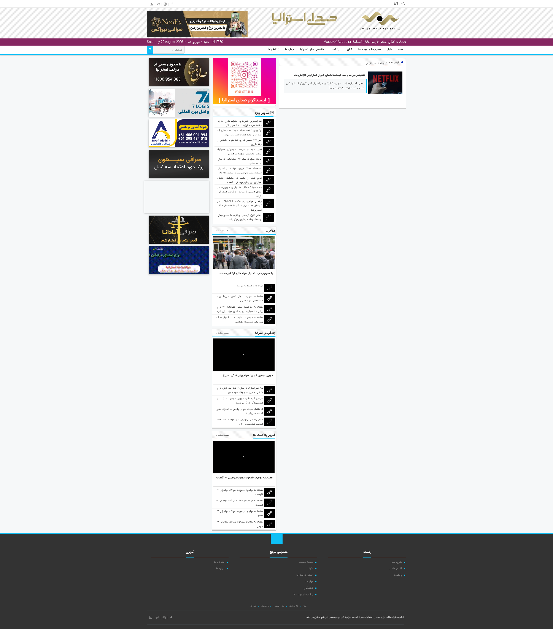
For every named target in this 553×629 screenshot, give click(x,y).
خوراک (253, 606)
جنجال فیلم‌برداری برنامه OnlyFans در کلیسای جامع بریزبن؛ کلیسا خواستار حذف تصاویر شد (240, 205)
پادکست (334, 49)
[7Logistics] (179, 117)
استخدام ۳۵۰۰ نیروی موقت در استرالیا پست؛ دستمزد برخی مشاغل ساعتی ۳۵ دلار (240, 170)
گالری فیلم (397, 562)
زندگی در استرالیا (304, 575)
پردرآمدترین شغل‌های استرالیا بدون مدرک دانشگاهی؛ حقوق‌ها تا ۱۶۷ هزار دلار (240, 123)
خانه (400, 49)
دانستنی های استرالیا (312, 49)
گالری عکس (395, 568)
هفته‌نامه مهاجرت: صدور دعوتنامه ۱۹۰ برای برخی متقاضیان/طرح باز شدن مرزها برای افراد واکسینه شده (239, 311)
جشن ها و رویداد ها (369, 49)
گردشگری (308, 588)
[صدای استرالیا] (373, 33)
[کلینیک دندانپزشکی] (176, 214)
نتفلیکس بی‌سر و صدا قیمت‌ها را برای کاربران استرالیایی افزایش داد (329, 75)
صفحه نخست (306, 562)
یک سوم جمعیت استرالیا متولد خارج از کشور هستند (246, 273)
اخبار (389, 49)
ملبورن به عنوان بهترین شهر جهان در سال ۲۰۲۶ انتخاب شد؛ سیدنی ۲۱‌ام (239, 422)
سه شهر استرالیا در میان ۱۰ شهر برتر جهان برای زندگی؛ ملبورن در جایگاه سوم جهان (239, 390)
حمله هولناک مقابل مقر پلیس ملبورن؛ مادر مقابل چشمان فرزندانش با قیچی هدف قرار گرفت (240, 191)
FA (403, 3)
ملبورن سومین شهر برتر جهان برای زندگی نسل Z (248, 375)
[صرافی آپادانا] (179, 244)
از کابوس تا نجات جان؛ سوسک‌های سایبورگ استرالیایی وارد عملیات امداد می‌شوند (240, 132)
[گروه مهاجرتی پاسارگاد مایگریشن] (179, 275)
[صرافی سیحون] (179, 179)
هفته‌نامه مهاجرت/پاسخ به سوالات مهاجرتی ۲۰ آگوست (244, 478)
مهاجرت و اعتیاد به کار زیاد (250, 286)
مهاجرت (309, 581)
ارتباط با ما (273, 49)
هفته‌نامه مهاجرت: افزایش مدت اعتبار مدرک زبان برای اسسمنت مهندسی (239, 319)
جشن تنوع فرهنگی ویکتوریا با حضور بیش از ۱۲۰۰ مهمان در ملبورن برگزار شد (240, 217)
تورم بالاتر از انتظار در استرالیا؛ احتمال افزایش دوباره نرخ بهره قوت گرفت (240, 180)
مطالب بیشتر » (222, 231)
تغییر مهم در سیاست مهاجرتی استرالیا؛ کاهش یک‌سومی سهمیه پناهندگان (240, 151)
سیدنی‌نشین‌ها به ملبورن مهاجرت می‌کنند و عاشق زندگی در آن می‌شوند (239, 400)
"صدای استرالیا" (372, 617)
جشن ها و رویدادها (303, 594)
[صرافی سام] (179, 87)
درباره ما (289, 49)
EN (396, 3)
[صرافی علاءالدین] (179, 148)
